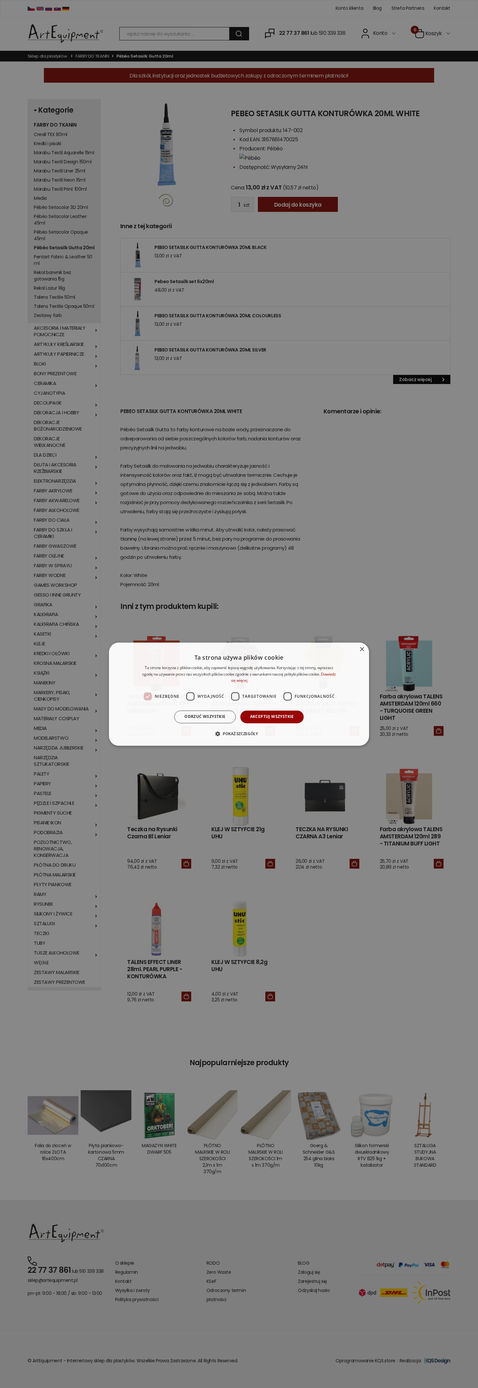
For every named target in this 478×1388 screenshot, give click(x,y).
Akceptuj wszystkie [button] (272, 717)
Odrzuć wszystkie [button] (204, 717)
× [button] (361, 649)
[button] (239, 733)
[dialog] (239, 694)
